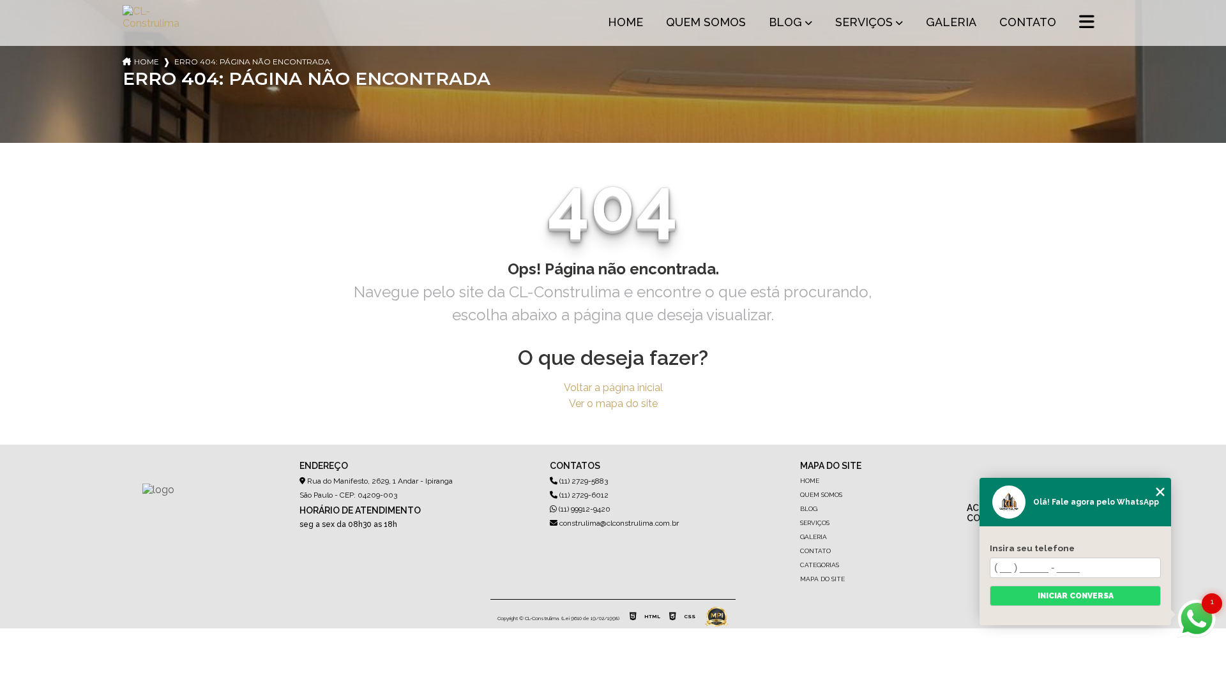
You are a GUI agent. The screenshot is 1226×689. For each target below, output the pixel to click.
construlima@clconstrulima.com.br (618, 523)
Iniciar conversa (1076, 595)
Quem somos (706, 22)
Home (625, 22)
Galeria (951, 22)
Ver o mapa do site (613, 403)
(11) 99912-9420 (583, 509)
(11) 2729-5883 (582, 481)
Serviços (864, 22)
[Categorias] (1086, 23)
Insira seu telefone (1032, 548)
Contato (1027, 22)
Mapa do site (822, 578)
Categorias (819, 564)
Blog (785, 22)
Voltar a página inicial (613, 388)
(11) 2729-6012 (583, 495)
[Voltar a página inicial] (153, 23)
